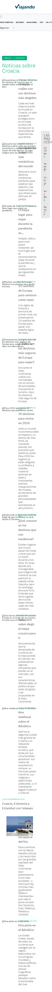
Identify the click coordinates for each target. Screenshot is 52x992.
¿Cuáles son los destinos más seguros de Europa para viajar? (27, 352)
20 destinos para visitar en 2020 (26, 418)
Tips (41, 22)
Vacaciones (31, 22)
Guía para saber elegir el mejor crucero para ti (27, 628)
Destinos (20, 22)
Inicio (7, 58)
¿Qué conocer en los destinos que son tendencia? (27, 530)
